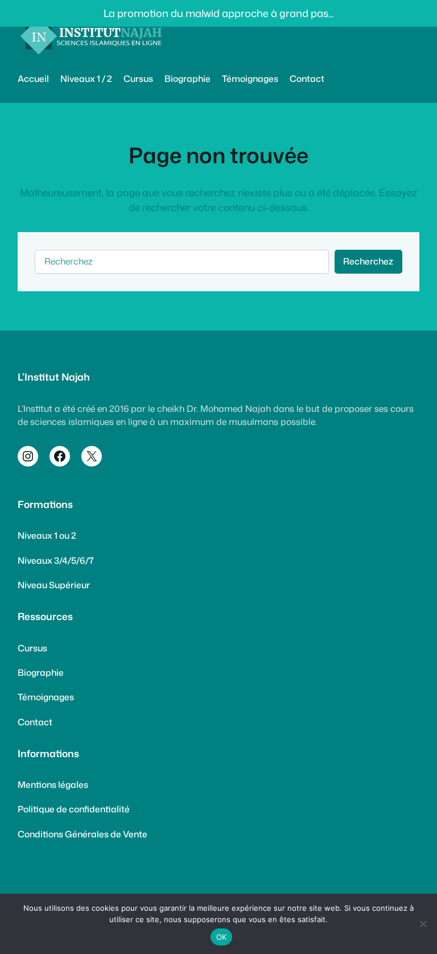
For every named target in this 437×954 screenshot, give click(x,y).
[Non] (422, 924)
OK (221, 936)
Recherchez (368, 261)
